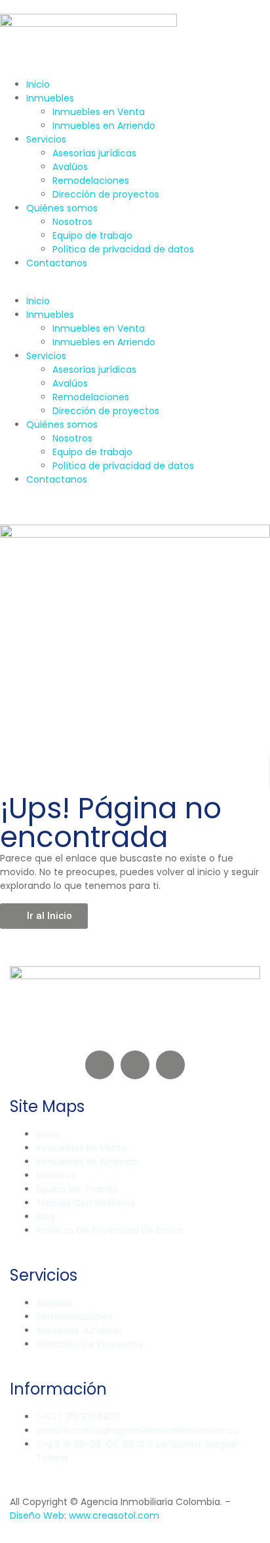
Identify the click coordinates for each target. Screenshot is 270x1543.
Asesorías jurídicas (94, 153)
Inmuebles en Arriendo (103, 125)
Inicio (38, 84)
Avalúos (70, 166)
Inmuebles (50, 98)
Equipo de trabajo (92, 235)
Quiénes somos (62, 208)
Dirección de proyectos (105, 194)
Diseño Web (37, 1515)
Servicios (46, 139)
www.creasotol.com (114, 1515)
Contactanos (56, 262)
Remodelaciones (90, 180)
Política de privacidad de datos (123, 249)
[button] (135, 287)
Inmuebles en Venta (98, 111)
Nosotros (72, 221)
